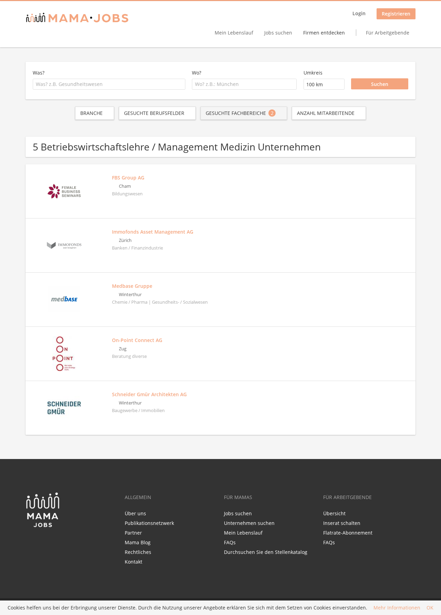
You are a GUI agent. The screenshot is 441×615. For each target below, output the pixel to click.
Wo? (196, 72)
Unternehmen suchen (249, 523)
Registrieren (396, 13)
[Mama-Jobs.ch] (77, 18)
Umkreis (313, 72)
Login (359, 13)
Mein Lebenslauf (234, 32)
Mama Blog (138, 542)
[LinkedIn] (43, 542)
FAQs (230, 542)
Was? (38, 72)
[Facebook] (30, 542)
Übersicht (334, 513)
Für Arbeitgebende (387, 32)
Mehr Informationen (396, 608)
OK (430, 608)
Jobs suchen (278, 32)
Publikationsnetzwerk (149, 523)
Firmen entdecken (324, 32)
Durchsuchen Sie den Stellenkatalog (265, 552)
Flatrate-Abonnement (347, 532)
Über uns (135, 513)
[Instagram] (53, 542)
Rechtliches (138, 552)
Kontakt (133, 561)
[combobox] (109, 84)
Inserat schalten (341, 523)
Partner (133, 532)
